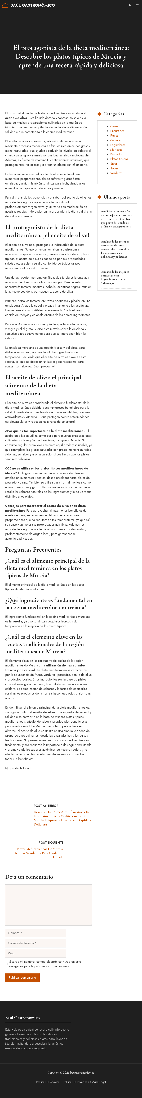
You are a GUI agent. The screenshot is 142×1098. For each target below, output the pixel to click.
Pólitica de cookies (47, 1082)
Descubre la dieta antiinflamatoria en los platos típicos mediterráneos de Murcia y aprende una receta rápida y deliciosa (62, 818)
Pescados (116, 154)
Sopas (114, 168)
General (115, 140)
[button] (130, 5)
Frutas (114, 135)
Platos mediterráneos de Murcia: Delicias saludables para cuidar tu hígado (39, 853)
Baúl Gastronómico (32, 5)
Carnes (115, 126)
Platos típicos (119, 159)
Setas (113, 163)
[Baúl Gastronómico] (5, 5)
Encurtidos (117, 131)
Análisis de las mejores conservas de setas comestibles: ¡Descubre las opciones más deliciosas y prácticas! (115, 249)
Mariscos (116, 149)
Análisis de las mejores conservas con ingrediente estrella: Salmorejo (115, 277)
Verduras (116, 173)
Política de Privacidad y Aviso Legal (84, 1082)
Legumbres (117, 145)
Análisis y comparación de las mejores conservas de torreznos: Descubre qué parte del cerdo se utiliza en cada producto (116, 218)
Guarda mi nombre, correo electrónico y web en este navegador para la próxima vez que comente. (45, 964)
